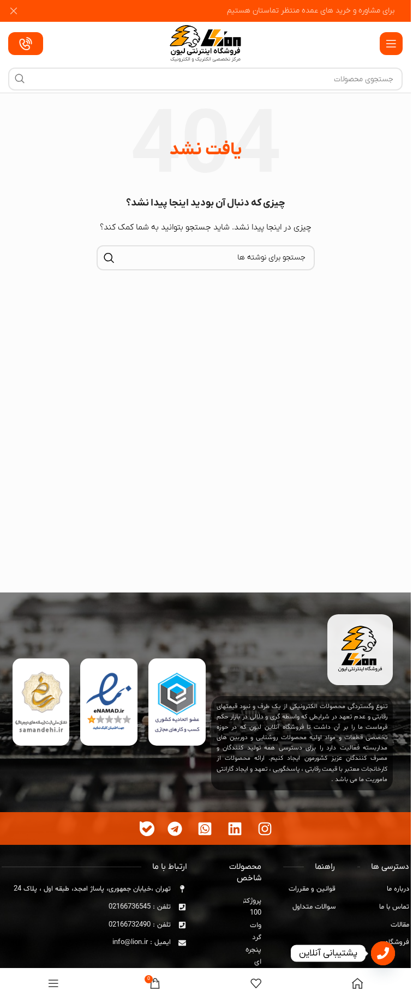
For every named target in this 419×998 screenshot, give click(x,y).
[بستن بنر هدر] (13, 11)
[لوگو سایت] (205, 43)
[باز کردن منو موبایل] (391, 44)
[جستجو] (19, 79)
